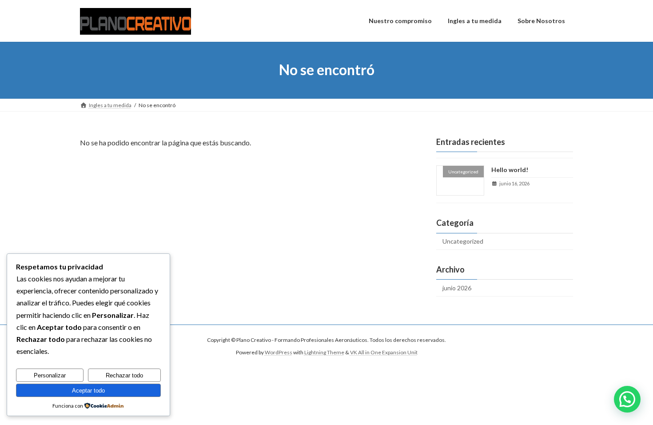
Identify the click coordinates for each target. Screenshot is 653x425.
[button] (627, 399)
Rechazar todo (124, 375)
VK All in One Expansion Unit (384, 352)
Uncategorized (462, 241)
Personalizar (50, 375)
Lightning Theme (324, 352)
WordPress (278, 352)
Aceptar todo (88, 390)
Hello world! (509, 169)
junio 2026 (456, 288)
